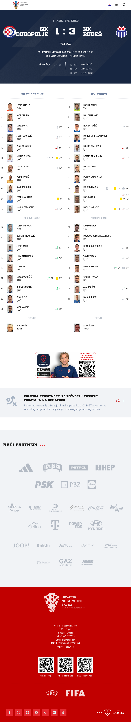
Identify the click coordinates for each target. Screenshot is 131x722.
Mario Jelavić (90, 187)
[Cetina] (35, 524)
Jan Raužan (89, 287)
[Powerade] (76, 524)
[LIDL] (92, 484)
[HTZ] (14, 507)
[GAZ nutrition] (65, 562)
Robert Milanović (26, 236)
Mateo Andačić (91, 207)
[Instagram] (27, 712)
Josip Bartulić (24, 226)
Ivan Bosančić (24, 146)
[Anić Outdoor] (65, 545)
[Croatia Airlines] (76, 507)
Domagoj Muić (90, 177)
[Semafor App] (65, 377)
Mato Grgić (89, 197)
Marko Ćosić (90, 167)
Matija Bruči (90, 105)
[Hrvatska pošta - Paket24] (35, 507)
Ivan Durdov (89, 297)
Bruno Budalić (24, 287)
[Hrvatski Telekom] (55, 524)
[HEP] (105, 467)
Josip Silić (22, 105)
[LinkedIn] (54, 712)
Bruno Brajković (92, 146)
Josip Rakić (22, 246)
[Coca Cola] (96, 507)
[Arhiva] (124, 5)
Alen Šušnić (89, 326)
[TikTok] (63, 712)
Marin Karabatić (25, 207)
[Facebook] (9, 712)
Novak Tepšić (90, 126)
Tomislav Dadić (24, 197)
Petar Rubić (23, 177)
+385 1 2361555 (67, 636)
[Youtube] (36, 712)
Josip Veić (22, 267)
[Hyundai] (96, 524)
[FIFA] (75, 692)
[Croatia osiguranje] (55, 507)
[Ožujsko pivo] (52, 467)
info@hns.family (68, 640)
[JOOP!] (21, 545)
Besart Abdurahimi (93, 156)
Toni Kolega (89, 256)
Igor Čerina (23, 116)
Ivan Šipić (22, 297)
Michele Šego (24, 156)
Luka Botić (22, 126)
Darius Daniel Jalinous (95, 136)
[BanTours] (110, 545)
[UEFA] (52, 692)
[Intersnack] (116, 507)
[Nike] (26, 467)
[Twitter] (18, 712)
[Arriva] (88, 545)
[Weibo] (45, 712)
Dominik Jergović (92, 246)
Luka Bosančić (24, 277)
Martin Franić (90, 116)
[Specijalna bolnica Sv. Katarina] (43, 562)
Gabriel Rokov (91, 277)
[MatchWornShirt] (88, 562)
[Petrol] (79, 467)
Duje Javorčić (24, 187)
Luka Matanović (25, 256)
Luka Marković (91, 267)
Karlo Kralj (89, 226)
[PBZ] (71, 484)
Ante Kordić (23, 307)
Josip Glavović (24, 136)
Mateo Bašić (23, 167)
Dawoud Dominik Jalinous (97, 236)
